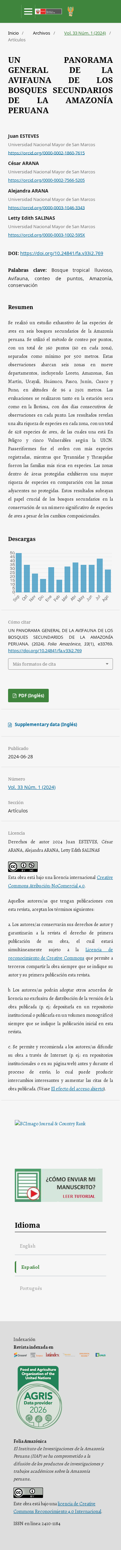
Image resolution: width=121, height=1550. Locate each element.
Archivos (41, 33)
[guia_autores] (59, 1200)
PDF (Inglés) (30, 696)
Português (31, 1288)
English (28, 1245)
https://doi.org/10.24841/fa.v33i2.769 (61, 253)
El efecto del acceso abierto (77, 1089)
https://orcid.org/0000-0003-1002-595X (46, 235)
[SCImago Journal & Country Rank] (50, 1124)
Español (30, 1266)
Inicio (13, 33)
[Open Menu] (28, 11)
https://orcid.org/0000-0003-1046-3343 (46, 207)
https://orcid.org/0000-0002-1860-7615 (46, 153)
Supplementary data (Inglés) (46, 724)
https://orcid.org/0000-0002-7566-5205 (46, 180)
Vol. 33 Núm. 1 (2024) (85, 33)
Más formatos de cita (34, 664)
